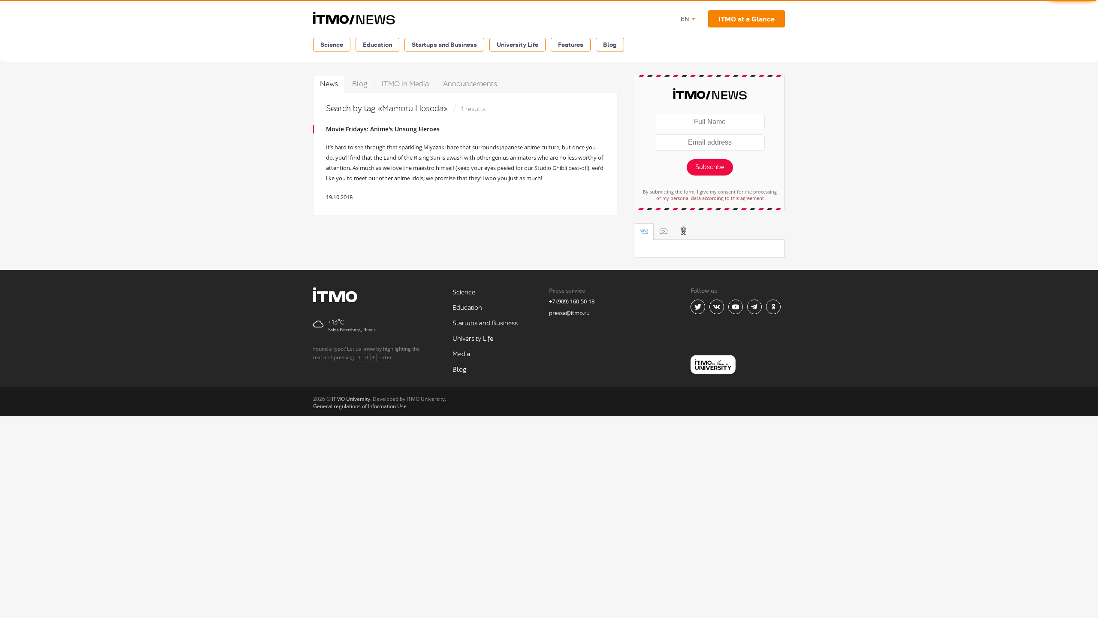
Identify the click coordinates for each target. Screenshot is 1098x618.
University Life (517, 44)
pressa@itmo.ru (569, 313)
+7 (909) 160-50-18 (571, 301)
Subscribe (709, 167)
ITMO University (351, 399)
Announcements (470, 83)
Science (331, 44)
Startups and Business (444, 44)
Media (461, 354)
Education (377, 44)
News (329, 83)
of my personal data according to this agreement (710, 198)
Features (570, 44)
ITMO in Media (405, 83)
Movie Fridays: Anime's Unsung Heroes (383, 129)
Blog (610, 44)
